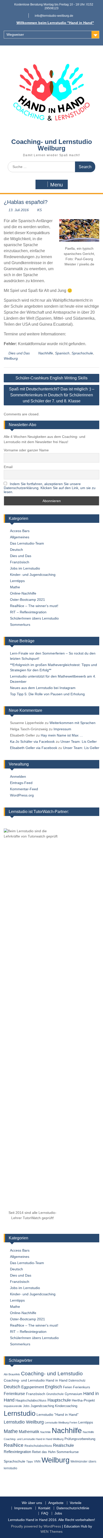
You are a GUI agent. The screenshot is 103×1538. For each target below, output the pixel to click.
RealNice (14, 1445)
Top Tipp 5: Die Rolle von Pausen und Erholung (47, 694)
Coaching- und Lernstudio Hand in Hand (36, 1380)
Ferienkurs (81, 1387)
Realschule (63, 1445)
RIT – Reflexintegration (28, 612)
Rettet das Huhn (44, 1452)
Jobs (26, 1406)
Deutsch (16, 550)
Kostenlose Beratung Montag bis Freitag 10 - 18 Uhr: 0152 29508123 (53, 6)
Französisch (19, 562)
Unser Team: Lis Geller (78, 742)
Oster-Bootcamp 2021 (27, 600)
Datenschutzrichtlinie (72, 1508)
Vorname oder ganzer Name (26, 450)
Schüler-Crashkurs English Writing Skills (52, 378)
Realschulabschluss (38, 1446)
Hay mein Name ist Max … (62, 735)
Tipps (29, 1461)
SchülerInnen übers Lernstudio (34, 618)
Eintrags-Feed (21, 783)
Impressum (62, 729)
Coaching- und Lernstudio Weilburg (51, 145)
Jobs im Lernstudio (25, 568)
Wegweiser (15, 34)
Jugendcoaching (42, 1406)
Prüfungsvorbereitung (79, 1439)
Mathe (15, 587)
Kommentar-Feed (24, 789)
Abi (6, 1374)
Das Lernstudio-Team (27, 543)
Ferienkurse (14, 1394)
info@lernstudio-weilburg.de (54, 15)
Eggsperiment (32, 1387)
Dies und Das (19, 353)
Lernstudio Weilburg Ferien (61, 1422)
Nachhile (45, 1432)
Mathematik (29, 1432)
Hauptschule (59, 1400)
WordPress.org (22, 795)
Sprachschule (82, 353)
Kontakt (44, 1508)
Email (8, 467)
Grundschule (55, 1394)
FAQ (44, 1513)
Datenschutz (77, 1380)
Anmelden (18, 776)
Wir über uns (32, 1503)
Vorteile (76, 1503)
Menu (56, 184)
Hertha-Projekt (83, 1400)
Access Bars (20, 531)
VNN (37, 1461)
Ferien (67, 1387)
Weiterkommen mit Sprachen (73, 723)
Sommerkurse (67, 1452)
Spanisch (62, 353)
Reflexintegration (17, 1452)
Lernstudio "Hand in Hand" (57, 1415)
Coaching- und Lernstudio (52, 1374)
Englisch (53, 1386)
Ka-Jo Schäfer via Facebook (32, 742)
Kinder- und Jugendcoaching (33, 575)
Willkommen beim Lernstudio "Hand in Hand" (55, 23)
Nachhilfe (45, 353)
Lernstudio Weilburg (24, 1422)
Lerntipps (17, 581)
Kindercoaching (66, 1406)
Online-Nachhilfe (23, 593)
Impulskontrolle (13, 1406)
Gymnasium (73, 1394)
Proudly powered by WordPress (36, 1526)
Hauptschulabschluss (31, 1400)
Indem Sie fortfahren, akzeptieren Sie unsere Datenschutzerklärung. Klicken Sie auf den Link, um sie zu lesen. (50, 488)
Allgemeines (19, 537)
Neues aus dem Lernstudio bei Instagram (43, 688)
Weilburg (11, 358)
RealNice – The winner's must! (34, 606)
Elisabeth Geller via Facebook (33, 748)
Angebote (56, 1503)
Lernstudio (20, 1413)
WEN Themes (51, 1532)
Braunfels (14, 1374)
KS (39, 210)
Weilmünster (79, 1461)
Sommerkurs (20, 625)
